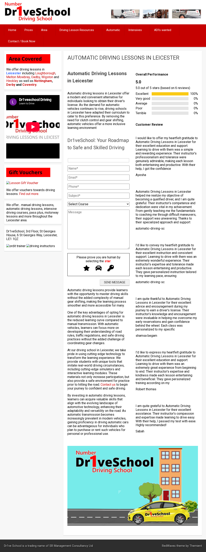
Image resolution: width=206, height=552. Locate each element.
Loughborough (45, 73)
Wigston (47, 77)
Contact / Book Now (21, 41)
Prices (29, 30)
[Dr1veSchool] (37, 20)
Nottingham (43, 81)
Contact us (108, 384)
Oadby (35, 77)
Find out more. (29, 194)
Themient (196, 546)
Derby (10, 85)
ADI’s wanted (162, 30)
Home (12, 30)
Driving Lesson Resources (77, 30)
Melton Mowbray (18, 77)
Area (44, 30)
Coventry (29, 85)
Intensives (135, 30)
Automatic (113, 30)
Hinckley (12, 81)
